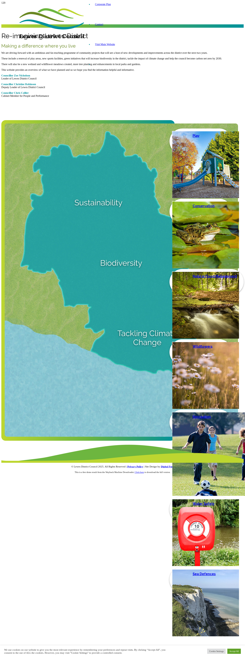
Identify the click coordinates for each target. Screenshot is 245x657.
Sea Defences (204, 574)
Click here (139, 472)
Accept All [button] (234, 651)
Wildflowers (202, 346)
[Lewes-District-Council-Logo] (51, 38)
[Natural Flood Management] (205, 337)
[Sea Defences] (205, 635)
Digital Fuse (167, 466)
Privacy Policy (135, 466)
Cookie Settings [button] (216, 651)
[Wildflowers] (205, 408)
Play (196, 136)
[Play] (205, 197)
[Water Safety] (205, 565)
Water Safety (203, 504)
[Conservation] (205, 267)
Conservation (203, 206)
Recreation (202, 417)
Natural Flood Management (215, 276)
